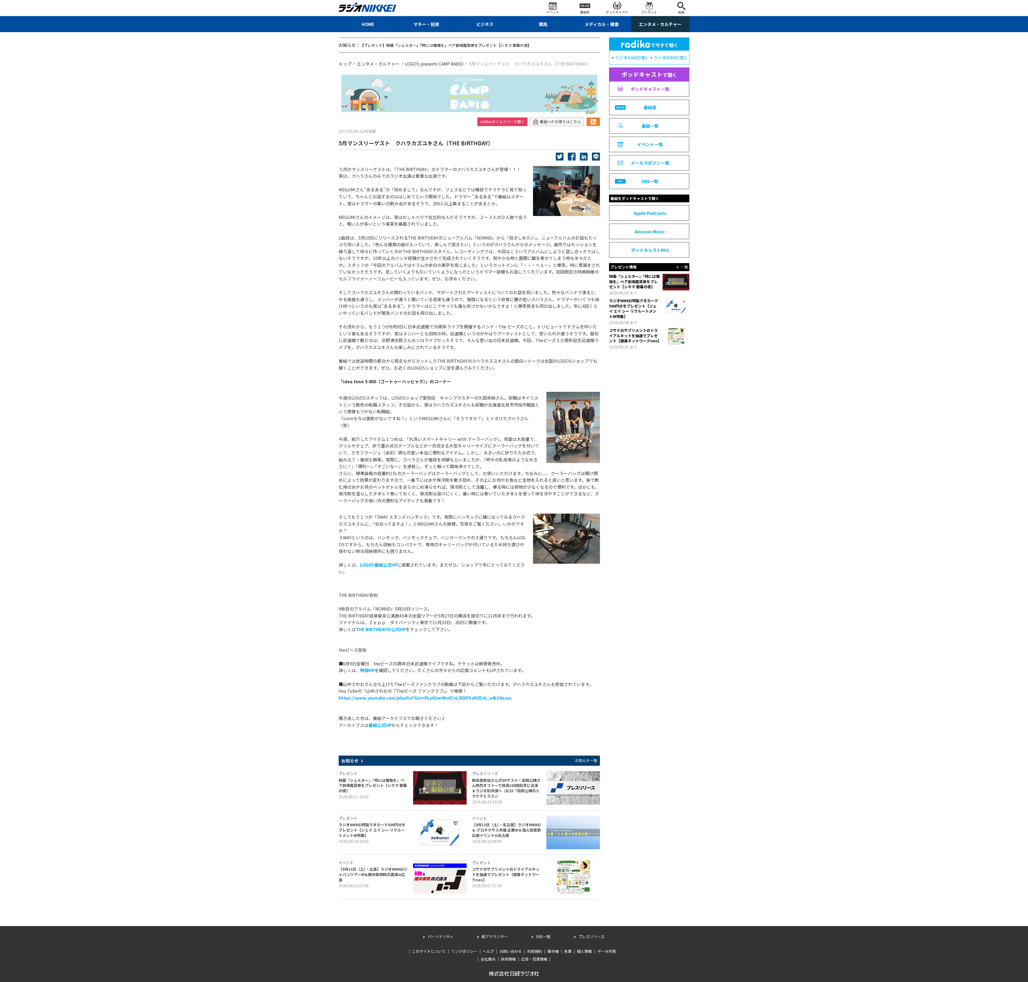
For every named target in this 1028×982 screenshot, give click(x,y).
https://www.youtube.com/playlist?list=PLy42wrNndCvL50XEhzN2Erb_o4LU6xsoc (425, 698)
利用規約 (534, 951)
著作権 (553, 951)
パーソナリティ (440, 936)
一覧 (684, 267)
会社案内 (488, 959)
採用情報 (508, 959)
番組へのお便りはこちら (560, 121)
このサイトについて (429, 951)
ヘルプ (488, 951)
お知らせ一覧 (586, 760)
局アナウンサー (495, 936)
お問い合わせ (510, 951)
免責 (568, 951)
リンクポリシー (464, 951)
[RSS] (593, 121)
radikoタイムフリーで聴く (502, 121)
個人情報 (584, 951)
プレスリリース (591, 936)
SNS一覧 (543, 936)
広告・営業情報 (534, 959)
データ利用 (606, 951)
